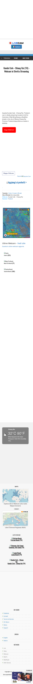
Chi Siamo (6, 622)
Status (5, 625)
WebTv (5, 657)
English (6, 638)
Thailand (10, 199)
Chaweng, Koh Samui (15, 547)
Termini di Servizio (9, 619)
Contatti (6, 616)
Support (6, 628)
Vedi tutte (21, 243)
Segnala (19, 176)
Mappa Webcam (8, 173)
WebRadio (6, 660)
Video (5, 651)
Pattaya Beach (15, 540)
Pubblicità (6, 613)
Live (5, 648)
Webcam (6, 654)
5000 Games (7, 663)
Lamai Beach (15, 555)
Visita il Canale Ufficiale (15, 193)
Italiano (6, 640)
